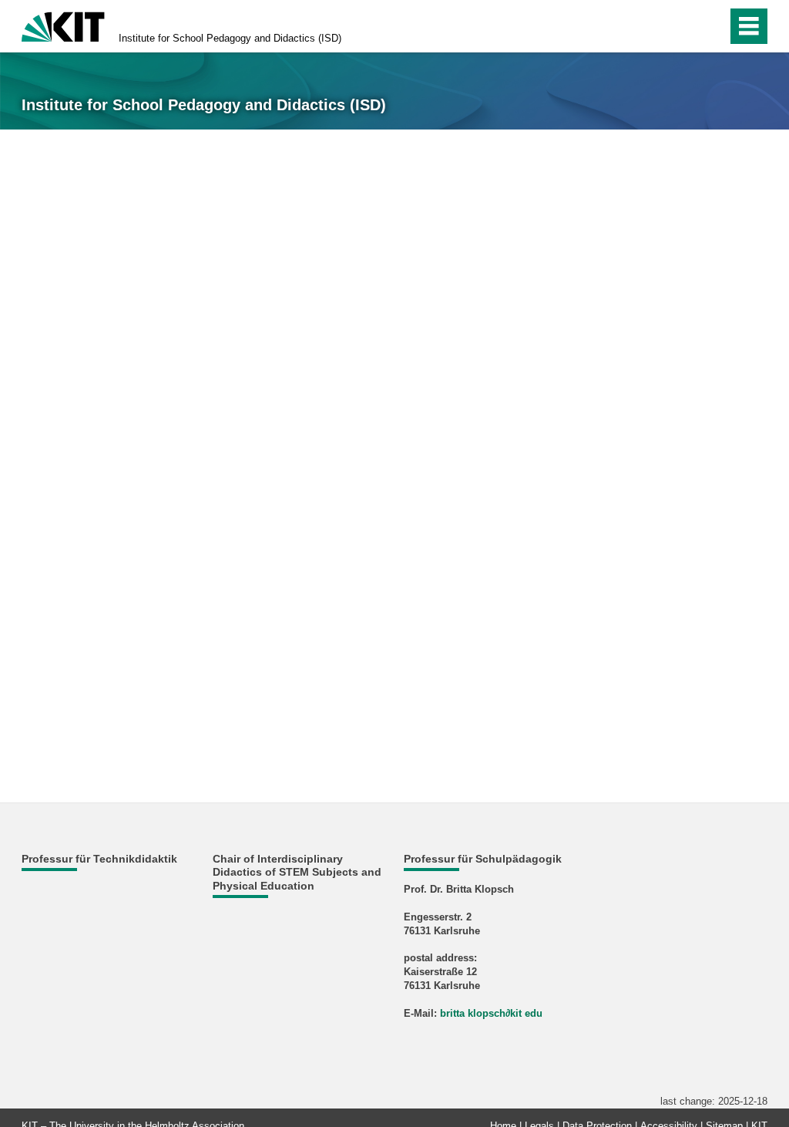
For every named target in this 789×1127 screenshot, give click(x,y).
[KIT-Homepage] (63, 25)
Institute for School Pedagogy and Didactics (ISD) (230, 38)
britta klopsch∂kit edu (491, 1013)
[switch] (682, 26)
